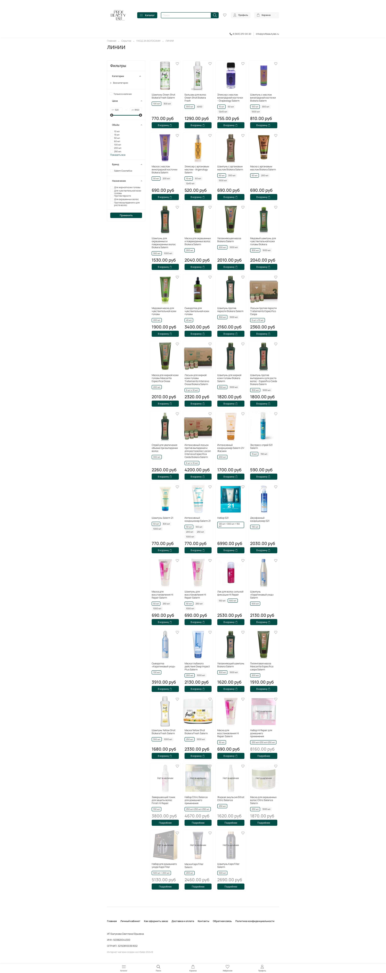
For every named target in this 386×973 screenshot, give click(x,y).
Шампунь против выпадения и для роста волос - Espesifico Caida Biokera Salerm (263, 379)
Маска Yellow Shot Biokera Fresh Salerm (196, 732)
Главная (111, 40)
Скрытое (126, 40)
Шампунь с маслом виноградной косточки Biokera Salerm (263, 97)
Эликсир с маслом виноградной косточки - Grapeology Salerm (230, 97)
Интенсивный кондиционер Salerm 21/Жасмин (230, 448)
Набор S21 (223, 517)
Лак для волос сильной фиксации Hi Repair (230, 593)
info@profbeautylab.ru (267, 33)
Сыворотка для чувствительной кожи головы (197, 311)
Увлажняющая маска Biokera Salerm (229, 240)
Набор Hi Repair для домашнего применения (261, 733)
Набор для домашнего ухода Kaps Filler (164, 865)
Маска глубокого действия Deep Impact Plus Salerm (197, 666)
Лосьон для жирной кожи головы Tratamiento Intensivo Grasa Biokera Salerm (197, 379)
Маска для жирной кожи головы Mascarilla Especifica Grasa (165, 378)
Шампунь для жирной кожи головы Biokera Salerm (229, 378)
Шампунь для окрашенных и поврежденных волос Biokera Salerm (164, 243)
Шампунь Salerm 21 (162, 517)
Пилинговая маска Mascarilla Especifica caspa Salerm (261, 666)
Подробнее (263, 756)
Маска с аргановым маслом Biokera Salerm (263, 168)
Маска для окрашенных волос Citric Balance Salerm (263, 800)
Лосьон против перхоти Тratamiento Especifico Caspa (263, 311)
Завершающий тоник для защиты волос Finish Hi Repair (163, 800)
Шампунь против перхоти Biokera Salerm (230, 309)
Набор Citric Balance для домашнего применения (196, 800)
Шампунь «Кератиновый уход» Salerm (262, 594)
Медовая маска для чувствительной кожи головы (164, 311)
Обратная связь (222, 921)
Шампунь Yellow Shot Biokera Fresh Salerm (163, 732)
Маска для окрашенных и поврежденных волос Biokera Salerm (198, 241)
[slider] (111, 115)
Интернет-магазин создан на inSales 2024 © (130, 952)
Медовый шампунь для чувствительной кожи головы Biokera (263, 241)
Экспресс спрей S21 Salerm (261, 446)
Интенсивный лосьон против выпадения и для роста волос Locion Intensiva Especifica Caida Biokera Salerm (198, 451)
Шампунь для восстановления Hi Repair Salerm (195, 594)
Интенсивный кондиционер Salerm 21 (198, 519)
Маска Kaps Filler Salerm (194, 865)
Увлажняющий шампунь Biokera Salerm (230, 665)
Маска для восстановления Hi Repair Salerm (162, 594)
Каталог (150, 15)
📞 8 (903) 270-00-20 (240, 33)
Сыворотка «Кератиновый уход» (163, 665)
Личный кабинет (130, 921)
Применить (126, 215)
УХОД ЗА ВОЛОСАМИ (148, 40)
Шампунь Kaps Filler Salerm (228, 865)
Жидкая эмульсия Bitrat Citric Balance (230, 798)
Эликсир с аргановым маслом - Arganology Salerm (197, 169)
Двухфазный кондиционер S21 (259, 519)
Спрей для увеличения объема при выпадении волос (165, 448)
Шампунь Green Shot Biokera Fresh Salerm (163, 96)
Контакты (203, 921)
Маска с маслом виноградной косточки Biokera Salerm (164, 169)
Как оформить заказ (156, 921)
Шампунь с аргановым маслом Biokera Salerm (230, 168)
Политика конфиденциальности (254, 921)
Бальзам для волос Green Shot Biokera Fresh (195, 97)
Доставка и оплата (183, 921)
